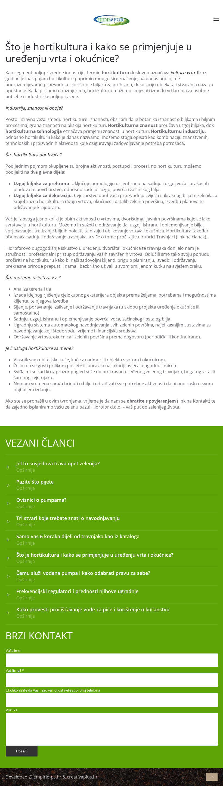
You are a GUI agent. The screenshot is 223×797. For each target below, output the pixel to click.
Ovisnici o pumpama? (41, 500)
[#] (212, 777)
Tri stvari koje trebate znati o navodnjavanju (68, 518)
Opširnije (25, 470)
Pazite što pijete (35, 481)
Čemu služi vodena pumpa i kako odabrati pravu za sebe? (83, 573)
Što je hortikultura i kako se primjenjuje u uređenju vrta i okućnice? (94, 555)
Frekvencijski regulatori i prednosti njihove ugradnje (77, 591)
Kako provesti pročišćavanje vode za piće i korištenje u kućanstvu (92, 609)
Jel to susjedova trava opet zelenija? (58, 463)
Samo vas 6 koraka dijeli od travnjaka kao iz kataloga (78, 536)
